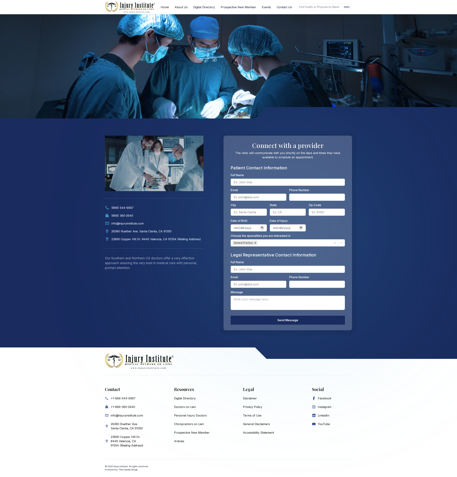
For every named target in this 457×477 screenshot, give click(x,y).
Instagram (324, 407)
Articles (179, 441)
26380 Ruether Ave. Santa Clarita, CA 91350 (127, 426)
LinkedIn (323, 415)
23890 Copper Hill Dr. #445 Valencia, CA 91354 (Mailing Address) (127, 441)
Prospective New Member (238, 7)
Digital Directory (204, 7)
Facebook (324, 398)
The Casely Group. (128, 469)
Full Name (237, 175)
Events (266, 7)
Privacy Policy (252, 407)
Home (165, 7)
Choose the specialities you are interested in (260, 236)
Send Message (287, 320)
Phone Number (299, 190)
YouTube (324, 424)
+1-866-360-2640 (123, 407)
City (233, 205)
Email (234, 190)
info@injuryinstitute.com (127, 415)
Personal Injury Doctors (190, 415)
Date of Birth (239, 221)
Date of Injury (279, 221)
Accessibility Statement (258, 432)
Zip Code (315, 205)
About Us (181, 7)
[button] (255, 243)
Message (237, 292)
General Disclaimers (256, 424)
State (273, 205)
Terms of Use (252, 415)
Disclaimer (250, 398)
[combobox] (258, 243)
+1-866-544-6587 (123, 398)
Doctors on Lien (185, 407)
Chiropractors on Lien (189, 424)
